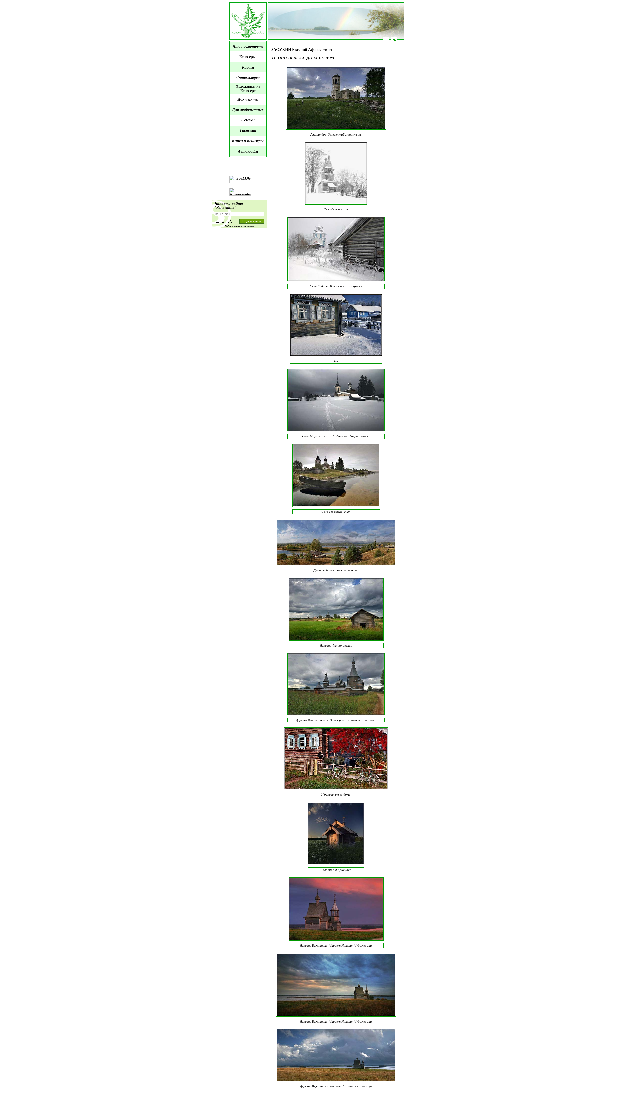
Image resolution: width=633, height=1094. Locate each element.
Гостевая (248, 130)
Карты (248, 67)
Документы (248, 99)
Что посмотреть (247, 46)
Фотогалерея (248, 77)
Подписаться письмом (239, 226)
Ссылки (248, 120)
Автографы (248, 151)
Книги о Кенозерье (248, 141)
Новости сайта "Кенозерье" (229, 205)
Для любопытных (248, 110)
